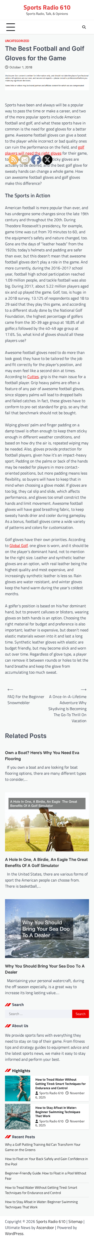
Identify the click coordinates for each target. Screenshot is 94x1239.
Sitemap (75, 1221)
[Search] (84, 27)
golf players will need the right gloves (44, 150)
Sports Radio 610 (47, 7)
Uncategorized (17, 41)
